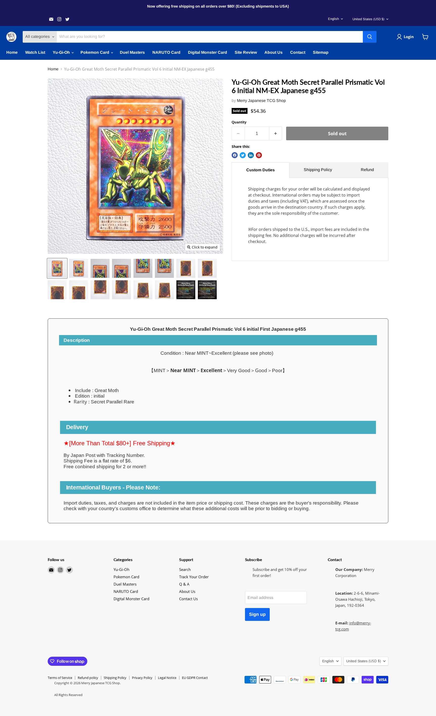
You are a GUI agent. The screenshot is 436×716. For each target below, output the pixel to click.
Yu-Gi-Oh (62, 52)
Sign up (257, 614)
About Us (273, 52)
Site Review (246, 52)
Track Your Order (194, 576)
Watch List (35, 52)
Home (12, 52)
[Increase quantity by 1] (275, 134)
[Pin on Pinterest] (259, 155)
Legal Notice (167, 677)
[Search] (369, 37)
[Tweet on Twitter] (243, 155)
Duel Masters (132, 52)
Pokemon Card (95, 52)
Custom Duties (260, 170)
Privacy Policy (142, 677)
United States (368, 19)
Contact (297, 52)
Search (185, 569)
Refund (367, 170)
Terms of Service (60, 677)
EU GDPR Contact (195, 677)
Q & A (184, 584)
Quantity (239, 122)
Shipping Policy (318, 170)
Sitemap (321, 52)
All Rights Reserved (68, 695)
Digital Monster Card (207, 52)
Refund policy (88, 677)
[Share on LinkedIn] (251, 155)
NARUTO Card (166, 52)
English (333, 19)
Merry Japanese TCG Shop (261, 100)
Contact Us (188, 598)
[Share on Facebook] (235, 155)
